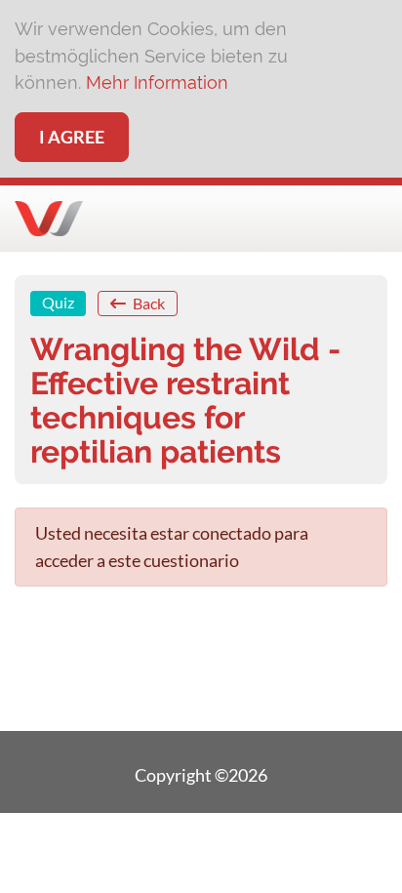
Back (147, 303)
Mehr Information (157, 82)
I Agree (71, 136)
